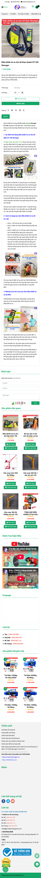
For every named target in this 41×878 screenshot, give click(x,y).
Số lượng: (4, 93)
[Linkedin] (16, 110)
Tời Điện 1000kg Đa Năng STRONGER (30, 706)
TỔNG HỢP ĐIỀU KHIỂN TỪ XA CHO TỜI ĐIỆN (30, 513)
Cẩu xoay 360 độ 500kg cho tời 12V (10, 513)
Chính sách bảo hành (8, 735)
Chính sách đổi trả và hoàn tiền (10, 744)
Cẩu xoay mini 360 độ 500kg (10, 474)
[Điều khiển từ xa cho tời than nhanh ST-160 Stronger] (20, 7)
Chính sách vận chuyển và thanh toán (13, 741)
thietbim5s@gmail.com (28, 2)
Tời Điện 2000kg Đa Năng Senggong (30, 676)
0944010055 (16, 2)
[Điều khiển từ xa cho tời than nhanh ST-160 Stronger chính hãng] (20, 38)
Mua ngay (21, 103)
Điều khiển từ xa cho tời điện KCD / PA (10, 435)
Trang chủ (4, 14)
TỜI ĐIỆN (13, 14)
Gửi (35, 403)
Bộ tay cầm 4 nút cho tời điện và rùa (30, 435)
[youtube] (13, 801)
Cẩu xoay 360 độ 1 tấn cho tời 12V (30, 474)
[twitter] (8, 801)
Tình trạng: (4, 88)
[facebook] (3, 801)
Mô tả (6, 116)
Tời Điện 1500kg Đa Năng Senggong (10, 706)
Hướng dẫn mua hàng (8, 732)
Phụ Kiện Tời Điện (23, 14)
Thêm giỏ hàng (21, 99)
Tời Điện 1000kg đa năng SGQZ (10, 676)
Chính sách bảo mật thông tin (10, 738)
